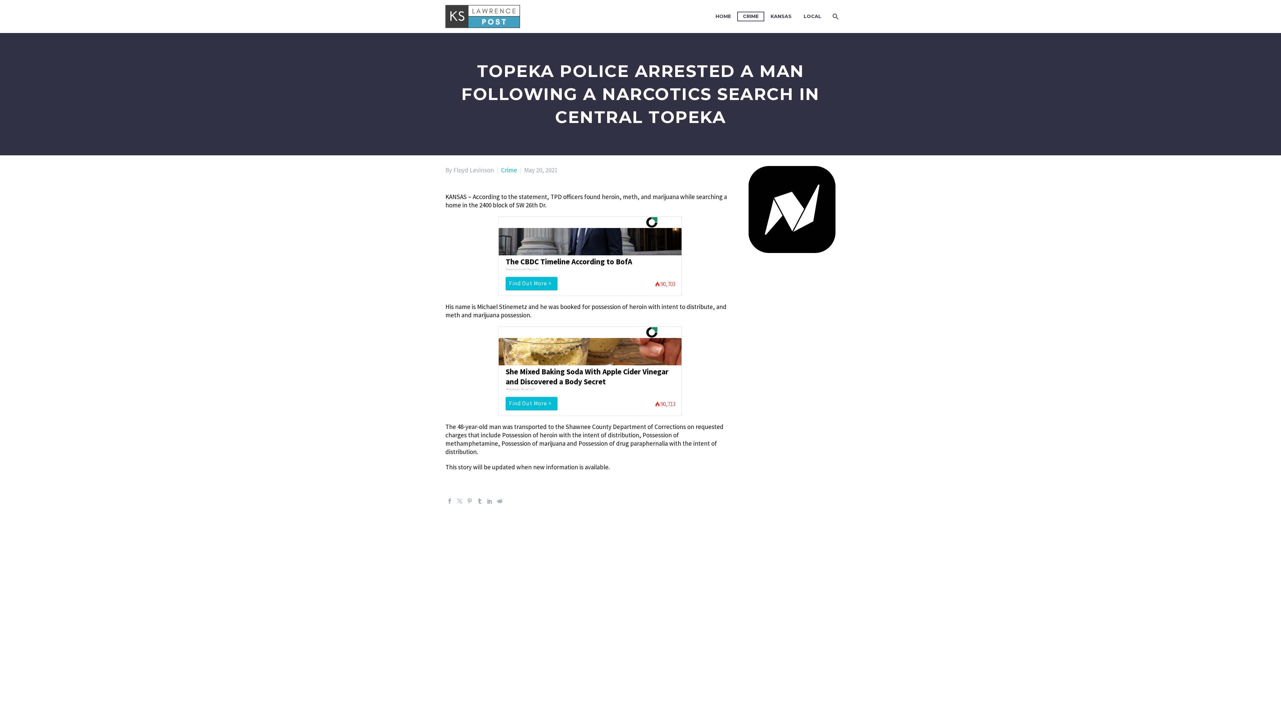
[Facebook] (449, 501)
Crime (751, 16)
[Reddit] (499, 501)
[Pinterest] (469, 501)
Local (812, 16)
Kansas (781, 16)
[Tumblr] (479, 501)
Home (723, 16)
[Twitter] (459, 501)
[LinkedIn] (489, 501)
